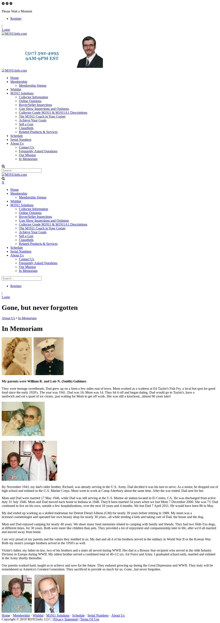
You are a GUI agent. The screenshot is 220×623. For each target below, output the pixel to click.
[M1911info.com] (14, 33)
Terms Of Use (89, 619)
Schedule (78, 615)
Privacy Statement (65, 619)
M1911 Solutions (57, 615)
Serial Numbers (97, 615)
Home (6, 615)
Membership (21, 615)
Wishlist (38, 615)
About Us (118, 615)
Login (6, 30)
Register (15, 18)
